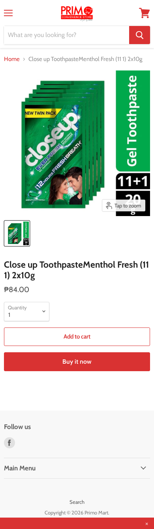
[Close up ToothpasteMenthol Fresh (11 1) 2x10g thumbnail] (17, 233)
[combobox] (66, 35)
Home (12, 59)
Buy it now (77, 361)
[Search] (139, 35)
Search (77, 502)
